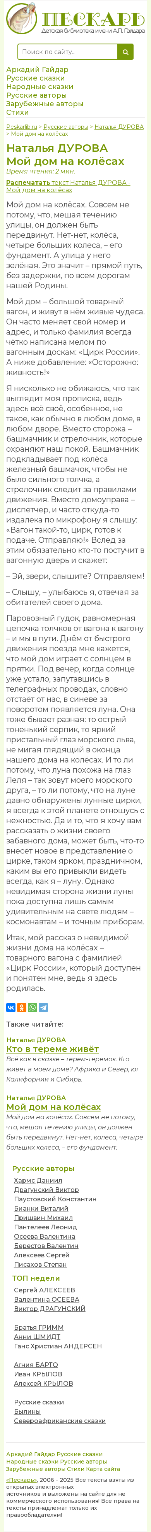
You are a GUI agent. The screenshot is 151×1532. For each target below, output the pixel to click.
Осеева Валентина (45, 1236)
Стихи (17, 112)
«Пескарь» (21, 1479)
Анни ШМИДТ (37, 1337)
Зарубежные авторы (45, 104)
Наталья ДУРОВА (119, 126)
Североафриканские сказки (60, 1421)
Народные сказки (40, 86)
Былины (27, 1411)
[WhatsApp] (32, 1007)
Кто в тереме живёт (52, 1049)
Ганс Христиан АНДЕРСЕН (58, 1346)
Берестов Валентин (46, 1246)
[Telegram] (43, 1007)
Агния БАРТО (36, 1365)
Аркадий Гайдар (37, 69)
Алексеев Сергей (42, 1255)
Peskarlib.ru (21, 126)
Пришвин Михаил (43, 1218)
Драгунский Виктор (46, 1190)
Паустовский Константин (55, 1199)
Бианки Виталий (41, 1208)
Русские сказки (35, 78)
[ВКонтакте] (10, 1007)
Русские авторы (36, 95)
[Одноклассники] (21, 1007)
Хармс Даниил (38, 1180)
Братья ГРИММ (39, 1327)
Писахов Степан (40, 1264)
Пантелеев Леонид (45, 1227)
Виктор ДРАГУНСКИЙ (50, 1309)
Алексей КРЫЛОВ (43, 1383)
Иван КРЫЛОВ (38, 1374)
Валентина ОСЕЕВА (46, 1299)
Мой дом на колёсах (53, 1107)
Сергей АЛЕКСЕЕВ (44, 1290)
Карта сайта (103, 1468)
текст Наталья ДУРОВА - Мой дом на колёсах (68, 186)
